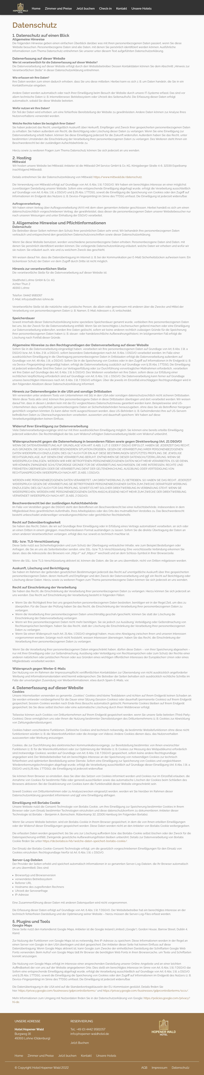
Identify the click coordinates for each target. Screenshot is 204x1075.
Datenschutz (180, 1067)
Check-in (105, 8)
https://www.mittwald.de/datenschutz (117, 177)
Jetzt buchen (85, 8)
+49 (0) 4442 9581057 (90, 1029)
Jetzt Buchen (79, 1043)
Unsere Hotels (141, 8)
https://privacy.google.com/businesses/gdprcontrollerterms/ (57, 990)
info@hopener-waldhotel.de (89, 1034)
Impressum (159, 1067)
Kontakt (121, 8)
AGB (144, 1067)
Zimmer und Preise (58, 8)
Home (36, 8)
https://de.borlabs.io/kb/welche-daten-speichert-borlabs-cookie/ (85, 841)
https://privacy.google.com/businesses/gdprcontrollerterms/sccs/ (145, 990)
